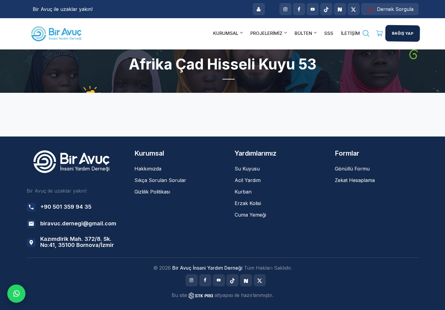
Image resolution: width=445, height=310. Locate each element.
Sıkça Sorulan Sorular (160, 180)
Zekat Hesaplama (355, 180)
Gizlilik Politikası (152, 192)
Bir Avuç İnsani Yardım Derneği (207, 268)
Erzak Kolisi (248, 203)
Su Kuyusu (247, 169)
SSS (328, 33)
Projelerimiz (266, 33)
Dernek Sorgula (394, 9)
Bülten (303, 33)
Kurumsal (225, 33)
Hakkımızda (147, 169)
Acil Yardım (248, 180)
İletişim (350, 33)
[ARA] (366, 34)
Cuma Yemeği (250, 215)
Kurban (243, 192)
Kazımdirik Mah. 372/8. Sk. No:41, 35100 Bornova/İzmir (77, 242)
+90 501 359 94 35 (65, 207)
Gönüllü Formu (352, 169)
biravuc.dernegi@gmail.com (78, 223)
